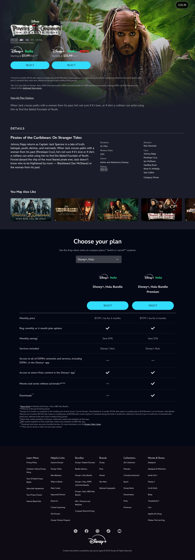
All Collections (129, 462)
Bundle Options (81, 469)
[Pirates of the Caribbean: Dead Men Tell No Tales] (31, 209)
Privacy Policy (32, 462)
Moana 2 (151, 482)
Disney (102, 462)
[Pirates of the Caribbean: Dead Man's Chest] (118, 209)
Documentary (129, 495)
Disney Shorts (129, 488)
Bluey (150, 495)
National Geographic (107, 488)
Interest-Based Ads (34, 501)
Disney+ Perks (56, 469)
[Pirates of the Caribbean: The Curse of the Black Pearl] (74, 209)
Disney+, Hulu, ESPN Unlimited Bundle (83, 483)
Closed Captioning (58, 507)
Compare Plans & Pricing (84, 511)
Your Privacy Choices (34, 495)
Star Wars (103, 482)
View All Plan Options (22, 98)
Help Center (55, 488)
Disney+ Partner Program (60, 520)
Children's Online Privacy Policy (36, 470)
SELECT (30, 65)
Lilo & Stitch (152, 488)
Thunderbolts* (153, 501)
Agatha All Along (155, 514)
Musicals (127, 469)
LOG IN (182, 5)
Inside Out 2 (152, 475)
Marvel (102, 475)
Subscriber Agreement (35, 488)
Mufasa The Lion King (156, 520)
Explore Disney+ (57, 462)
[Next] (189, 209)
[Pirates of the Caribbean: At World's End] (161, 209)
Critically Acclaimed (131, 475)
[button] (61, 458)
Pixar (101, 469)
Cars (149, 507)
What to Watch (56, 482)
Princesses (127, 507)
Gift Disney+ (55, 514)
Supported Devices (58, 495)
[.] (75, 531)
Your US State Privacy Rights (35, 480)
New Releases (56, 475)
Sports (126, 482)
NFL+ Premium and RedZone (82, 503)
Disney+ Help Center (93, 424)
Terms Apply (25, 406)
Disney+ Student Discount (85, 462)
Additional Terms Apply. (32, 88)
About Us (54, 501)
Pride (126, 501)
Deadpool (152, 462)
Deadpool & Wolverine (157, 469)
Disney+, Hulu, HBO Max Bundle (85, 493)
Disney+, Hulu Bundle (83, 475)
